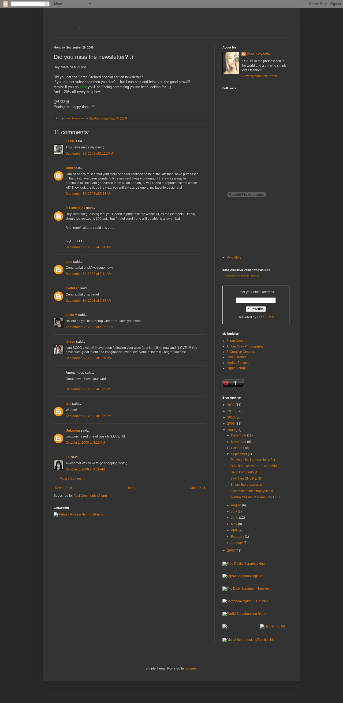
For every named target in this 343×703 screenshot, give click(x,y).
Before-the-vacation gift (247, 485)
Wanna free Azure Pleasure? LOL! (255, 497)
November (239, 442)
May (234, 524)
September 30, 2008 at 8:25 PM (88, 416)
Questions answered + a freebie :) (254, 466)
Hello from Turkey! (243, 472)
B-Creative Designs (240, 352)
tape (69, 262)
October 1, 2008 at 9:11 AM (85, 469)
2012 (231, 405)
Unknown (73, 430)
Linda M (71, 315)
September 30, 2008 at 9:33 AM (88, 300)
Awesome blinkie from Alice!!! (251, 491)
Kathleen (72, 288)
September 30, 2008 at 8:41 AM (88, 274)
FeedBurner (265, 317)
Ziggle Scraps (236, 368)
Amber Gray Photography (244, 346)
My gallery (233, 257)
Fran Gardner (236, 357)
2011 (231, 411)
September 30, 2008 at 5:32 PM (88, 389)
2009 (231, 423)
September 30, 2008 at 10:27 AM (89, 327)
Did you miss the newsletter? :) (252, 460)
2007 (231, 550)
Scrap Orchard (237, 341)
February (238, 537)
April (234, 530)
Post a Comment (72, 478)
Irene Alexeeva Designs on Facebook (242, 276)
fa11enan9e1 (75, 208)
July (234, 511)
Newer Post (63, 488)
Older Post (197, 488)
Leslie (70, 141)
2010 (231, 417)
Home (130, 488)
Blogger (191, 668)
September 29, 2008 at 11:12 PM (89, 153)
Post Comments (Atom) (90, 496)
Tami (69, 168)
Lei (68, 457)
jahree (70, 341)
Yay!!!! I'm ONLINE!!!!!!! (246, 478)
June (235, 517)
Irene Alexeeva (258, 54)
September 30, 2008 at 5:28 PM (88, 358)
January (237, 543)
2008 (231, 430)
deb (68, 404)
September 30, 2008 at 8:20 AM (88, 247)
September (239, 454)
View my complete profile (259, 76)
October (237, 448)
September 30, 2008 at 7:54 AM (88, 194)
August (236, 505)
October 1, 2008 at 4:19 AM (85, 442)
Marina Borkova (237, 363)
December (239, 435)
